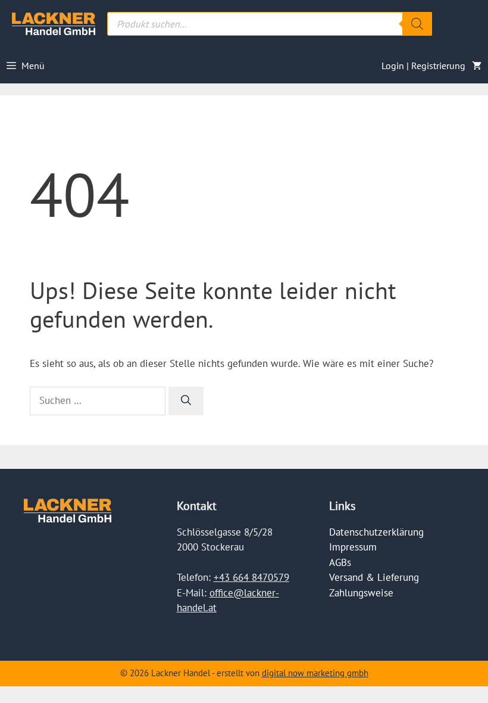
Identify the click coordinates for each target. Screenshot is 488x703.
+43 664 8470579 (251, 577)
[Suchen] (186, 401)
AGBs (340, 562)
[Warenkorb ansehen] (476, 65)
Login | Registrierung (423, 65)
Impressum (353, 546)
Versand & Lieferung (374, 577)
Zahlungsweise (361, 592)
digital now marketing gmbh (315, 673)
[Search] (417, 24)
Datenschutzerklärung (376, 532)
